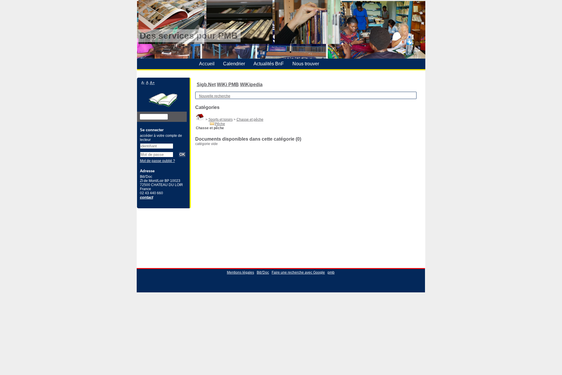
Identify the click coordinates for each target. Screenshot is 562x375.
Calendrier (234, 63)
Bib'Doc (263, 272)
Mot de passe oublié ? (157, 161)
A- (143, 82)
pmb (331, 272)
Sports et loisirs (220, 119)
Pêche (220, 124)
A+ (152, 83)
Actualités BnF (268, 63)
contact (146, 197)
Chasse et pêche (250, 119)
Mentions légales (240, 272)
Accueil (207, 63)
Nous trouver (305, 63)
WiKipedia (251, 84)
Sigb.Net (206, 84)
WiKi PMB (228, 84)
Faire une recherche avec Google (298, 272)
